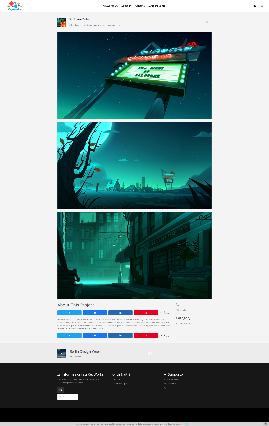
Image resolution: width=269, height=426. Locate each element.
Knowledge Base (171, 379)
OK (186, 424)
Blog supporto (170, 383)
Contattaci (117, 379)
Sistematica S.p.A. (120, 383)
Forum (166, 388)
